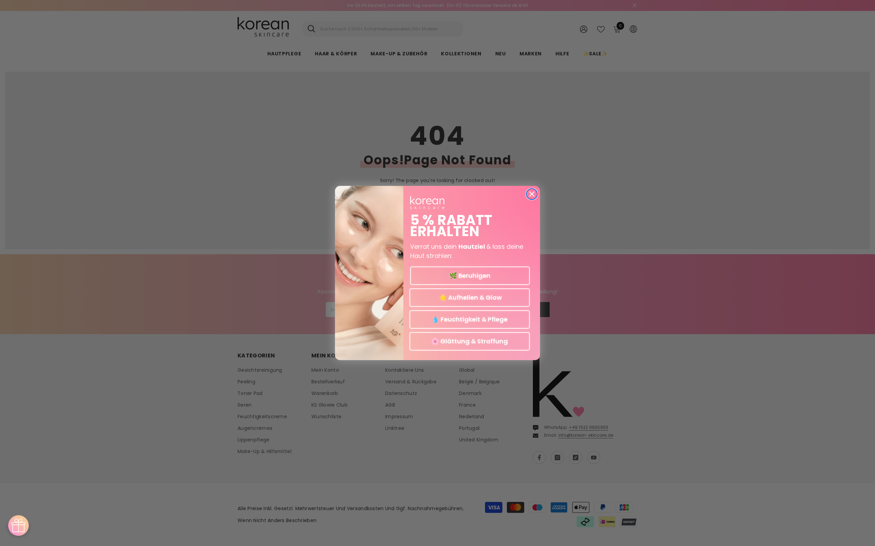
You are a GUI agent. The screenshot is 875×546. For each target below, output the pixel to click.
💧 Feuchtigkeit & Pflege (470, 319)
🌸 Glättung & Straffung (469, 341)
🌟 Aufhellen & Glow (470, 297)
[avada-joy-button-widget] (18, 525)
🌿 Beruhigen (469, 275)
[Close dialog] (531, 194)
